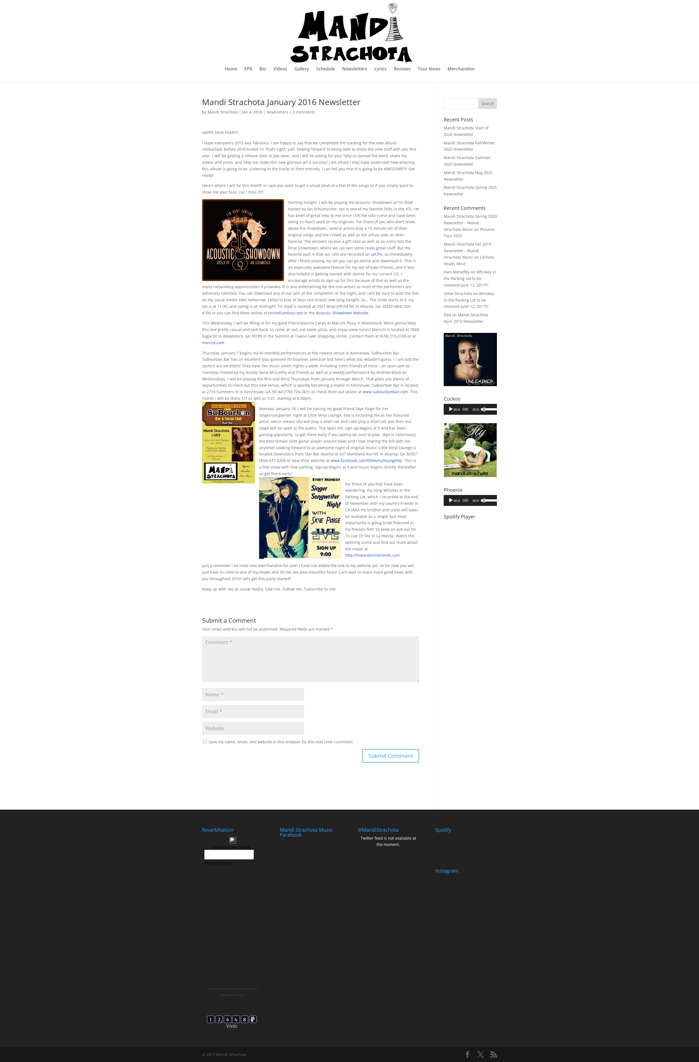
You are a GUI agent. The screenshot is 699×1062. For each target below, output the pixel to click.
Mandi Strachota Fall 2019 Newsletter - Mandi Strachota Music (467, 250)
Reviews (402, 69)
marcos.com (213, 342)
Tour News (429, 69)
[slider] (489, 409)
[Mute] (483, 409)
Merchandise (461, 69)
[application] (470, 409)
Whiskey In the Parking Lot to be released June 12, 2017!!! (470, 278)
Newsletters (354, 69)
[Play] (451, 409)
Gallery (301, 69)
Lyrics (380, 69)
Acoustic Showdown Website (342, 312)
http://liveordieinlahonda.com (372, 555)
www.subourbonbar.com (385, 391)
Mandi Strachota (223, 112)
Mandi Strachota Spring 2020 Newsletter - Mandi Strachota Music (470, 223)
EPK (248, 69)
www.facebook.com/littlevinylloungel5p (366, 460)
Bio (262, 69)
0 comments (304, 112)
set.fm (376, 254)
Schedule (325, 69)
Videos (280, 69)
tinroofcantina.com (285, 312)
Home (231, 69)
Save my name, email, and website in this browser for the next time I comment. (281, 741)
